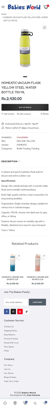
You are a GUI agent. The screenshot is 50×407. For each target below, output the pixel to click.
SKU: (3, 141)
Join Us (7, 369)
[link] (19, 256)
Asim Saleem (33, 395)
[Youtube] (20, 311)
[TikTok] (26, 311)
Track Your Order (11, 381)
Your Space (9, 347)
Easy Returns (9, 334)
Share (46, 113)
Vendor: (5, 145)
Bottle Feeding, (24, 148)
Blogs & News (10, 377)
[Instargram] (13, 311)
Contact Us (9, 326)
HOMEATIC (22, 144)
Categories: (6, 148)
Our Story (8, 365)
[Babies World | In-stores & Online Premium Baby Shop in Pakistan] (24, 7)
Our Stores (9, 373)
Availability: (6, 137)
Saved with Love (11, 342)
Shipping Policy (10, 330)
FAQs (6, 351)
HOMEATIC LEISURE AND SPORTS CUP (12, 278)
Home (3, 14)
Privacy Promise (11, 338)
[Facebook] (6, 311)
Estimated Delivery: (14, 124)
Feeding (35, 148)
